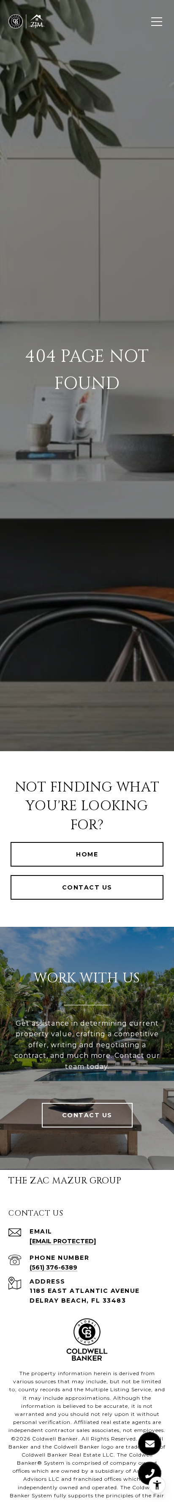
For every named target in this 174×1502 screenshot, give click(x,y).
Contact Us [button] (87, 887)
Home (87, 854)
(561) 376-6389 (53, 1267)
